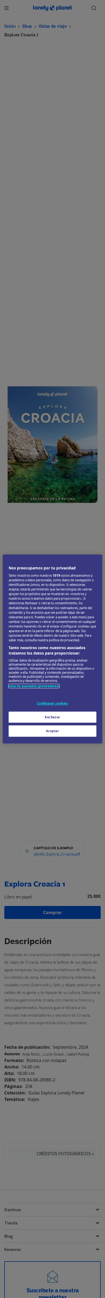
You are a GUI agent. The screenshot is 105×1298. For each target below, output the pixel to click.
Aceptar (52, 731)
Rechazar (52, 717)
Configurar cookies (52, 703)
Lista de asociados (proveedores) (34, 686)
